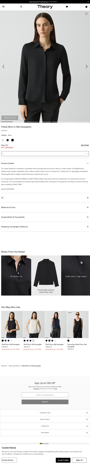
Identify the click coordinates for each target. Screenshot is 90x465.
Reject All (79, 460)
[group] (12, 324)
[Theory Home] (45, 7)
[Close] (88, 1)
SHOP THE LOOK (9, 118)
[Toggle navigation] (3, 7)
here (56, 388)
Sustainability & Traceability (12, 217)
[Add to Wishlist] (86, 14)
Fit (2, 198)
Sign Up (45, 402)
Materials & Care (8, 207)
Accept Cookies (63, 460)
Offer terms (36, 388)
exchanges (44, 2)
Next (86, 66)
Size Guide (85, 145)
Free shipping (34, 2)
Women (4, 366)
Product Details (7, 163)
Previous (3, 66)
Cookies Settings (7, 460)
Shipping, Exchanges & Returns (14, 227)
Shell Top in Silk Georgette (11, 344)
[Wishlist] (67, 7)
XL (3, 153)
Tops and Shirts (14, 366)
